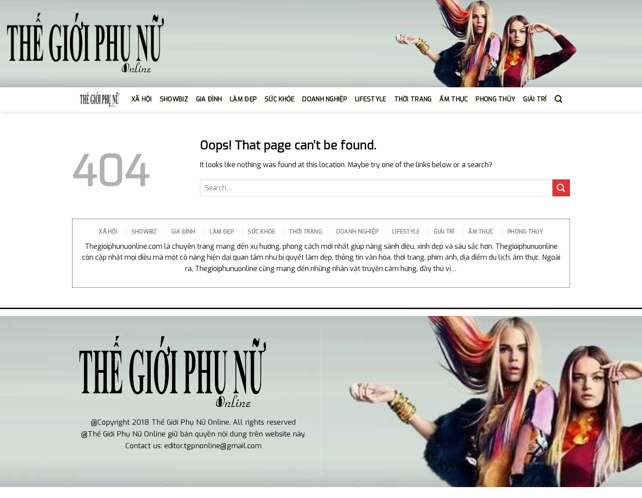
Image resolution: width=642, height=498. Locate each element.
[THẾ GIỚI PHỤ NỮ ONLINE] (85, 44)
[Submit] (561, 187)
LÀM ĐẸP (243, 99)
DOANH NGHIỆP (324, 99)
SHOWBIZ (174, 99)
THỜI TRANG (413, 99)
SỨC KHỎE (279, 99)
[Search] (558, 99)
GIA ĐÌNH (209, 99)
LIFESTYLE (371, 99)
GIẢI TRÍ (534, 99)
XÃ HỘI (141, 99)
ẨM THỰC (453, 99)
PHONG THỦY (495, 99)
